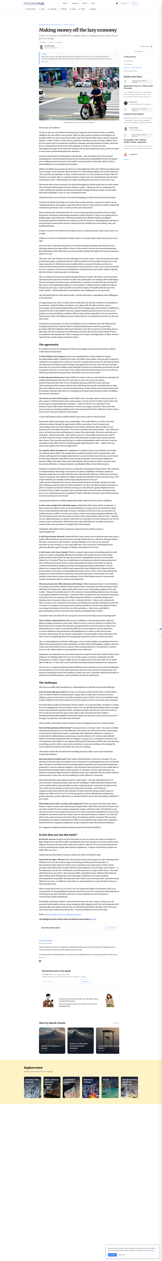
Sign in (135, 3)
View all (115, 1023)
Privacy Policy (150, 1250)
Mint (93, 919)
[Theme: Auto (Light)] (116, 3)
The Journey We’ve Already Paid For (109, 1047)
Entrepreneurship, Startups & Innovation (50, 25)
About (93, 3)
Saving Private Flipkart (134, 114)
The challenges (128, 64)
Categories (75, 3)
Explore (65, 3)
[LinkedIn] (40, 961)
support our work (64, 1006)
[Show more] (116, 54)
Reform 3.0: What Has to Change (50, 1047)
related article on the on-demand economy (63, 914)
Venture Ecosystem (69, 25)
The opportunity (128, 61)
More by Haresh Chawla (130, 71)
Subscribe (85, 982)
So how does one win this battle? (133, 68)
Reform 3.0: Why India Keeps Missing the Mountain (78, 1046)
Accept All (112, 1255)
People (85, 3)
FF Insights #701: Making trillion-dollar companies (135, 141)
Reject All (121, 1255)
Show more (45, 62)
